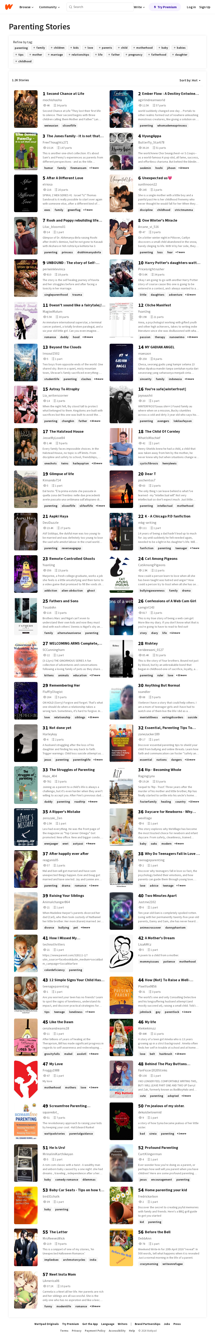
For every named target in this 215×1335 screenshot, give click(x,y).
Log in (191, 7)
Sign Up (204, 7)
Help (132, 1330)
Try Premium (167, 7)
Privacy (76, 1330)
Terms (64, 1330)
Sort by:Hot (189, 80)
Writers (122, 1324)
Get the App (90, 1324)
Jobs (167, 1324)
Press (177, 1324)
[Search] (71, 7)
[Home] (9, 7)
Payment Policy (95, 1330)
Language (107, 1324)
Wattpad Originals (46, 1324)
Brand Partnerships (147, 1324)
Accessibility (117, 1330)
